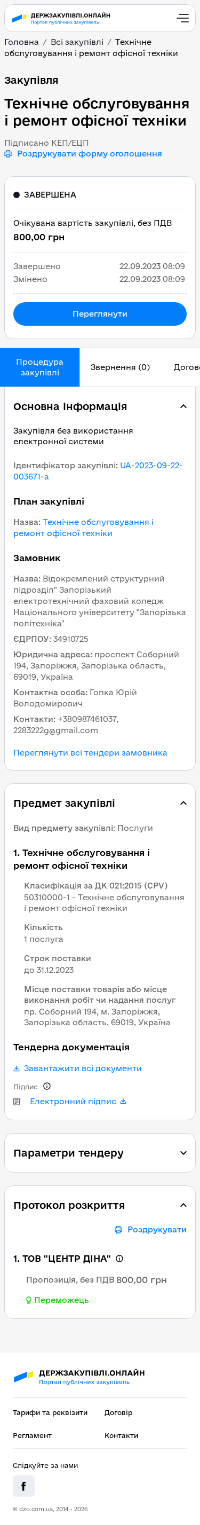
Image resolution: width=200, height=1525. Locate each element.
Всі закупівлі (77, 41)
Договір (118, 1412)
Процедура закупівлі (39, 367)
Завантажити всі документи (83, 1068)
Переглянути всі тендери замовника (90, 753)
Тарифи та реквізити (50, 1412)
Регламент (32, 1435)
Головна (21, 41)
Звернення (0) (120, 367)
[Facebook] (24, 1486)
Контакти (121, 1435)
